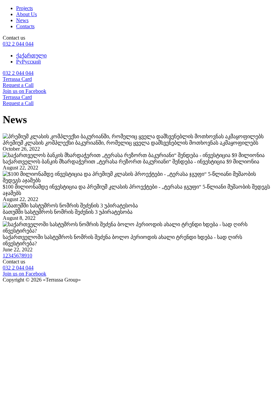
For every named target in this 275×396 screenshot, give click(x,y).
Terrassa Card (17, 79)
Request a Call (18, 85)
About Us (26, 14)
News (22, 20)
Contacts (25, 26)
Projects (24, 8)
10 (29, 255)
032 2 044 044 (18, 44)
